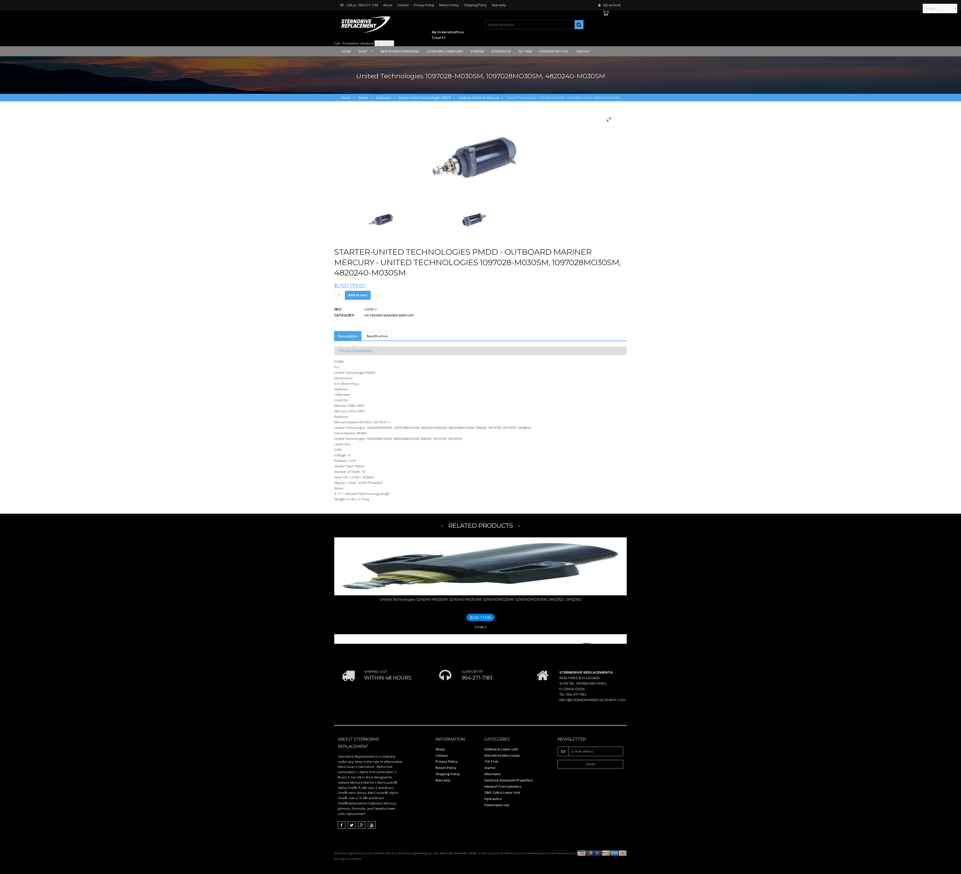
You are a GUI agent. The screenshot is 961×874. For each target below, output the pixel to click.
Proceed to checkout (358, 43)
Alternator (501, 51)
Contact (403, 5)
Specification (377, 336)
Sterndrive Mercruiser (502, 755)
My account (612, 5)
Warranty (499, 5)
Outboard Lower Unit (444, 51)
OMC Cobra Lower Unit (502, 792)
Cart (337, 43)
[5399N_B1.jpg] (474, 219)
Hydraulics (493, 798)
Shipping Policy (475, 5)
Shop (362, 51)
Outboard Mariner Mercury (478, 97)
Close (388, 43)
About (387, 5)
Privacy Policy (424, 5)
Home (346, 51)
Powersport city (554, 51)
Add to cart (357, 295)
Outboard (383, 97)
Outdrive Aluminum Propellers (508, 780)
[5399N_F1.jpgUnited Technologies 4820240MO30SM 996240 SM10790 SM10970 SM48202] (381, 219)
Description (348, 336)
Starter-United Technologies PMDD (424, 97)
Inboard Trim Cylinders (502, 786)
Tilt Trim (525, 51)
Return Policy (449, 5)
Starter (477, 51)
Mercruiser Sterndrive (399, 51)
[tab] (347, 336)
